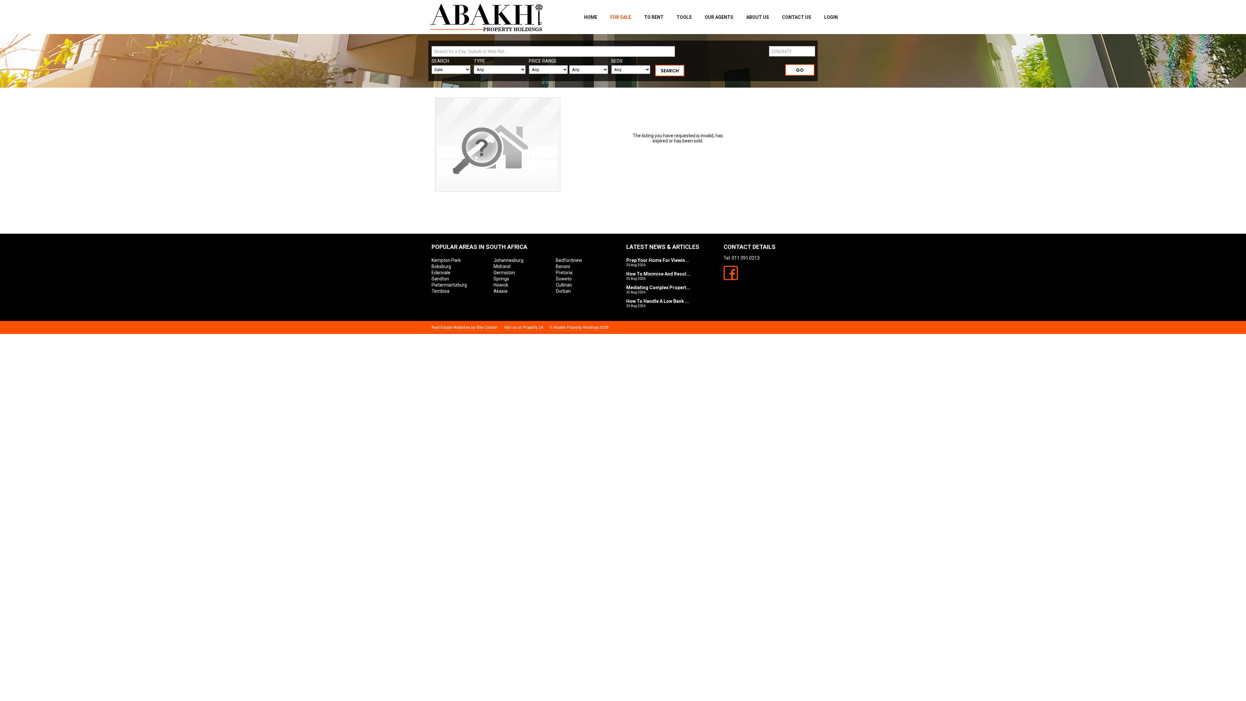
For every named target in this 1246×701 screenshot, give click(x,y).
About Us (757, 17)
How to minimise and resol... (658, 274)
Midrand (502, 266)
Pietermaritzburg (449, 285)
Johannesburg (508, 260)
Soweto (564, 278)
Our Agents (719, 17)
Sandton (440, 278)
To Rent (654, 17)
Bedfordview (569, 260)
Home (590, 17)
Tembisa (440, 291)
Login (831, 17)
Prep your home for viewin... (657, 260)
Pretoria (564, 272)
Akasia (500, 291)
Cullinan (564, 285)
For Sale (620, 17)
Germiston (504, 272)
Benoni (563, 266)
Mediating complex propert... (658, 287)
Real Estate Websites (451, 327)
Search (670, 71)
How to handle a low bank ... (657, 301)
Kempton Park (446, 260)
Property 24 (533, 327)
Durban (563, 291)
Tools (684, 17)
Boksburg (441, 266)
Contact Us (796, 17)
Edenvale (441, 272)
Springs (501, 278)
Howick (501, 285)
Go (800, 70)
